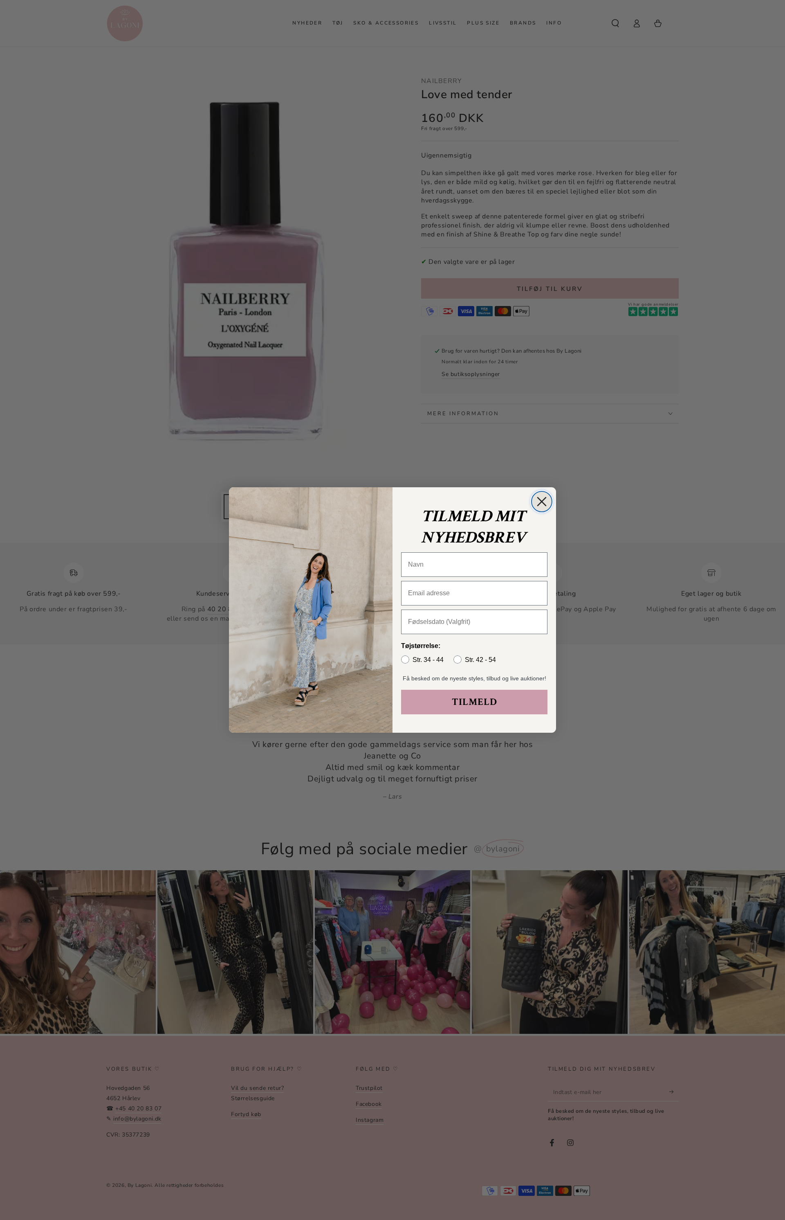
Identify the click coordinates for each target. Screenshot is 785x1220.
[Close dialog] (542, 501)
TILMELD (474, 702)
